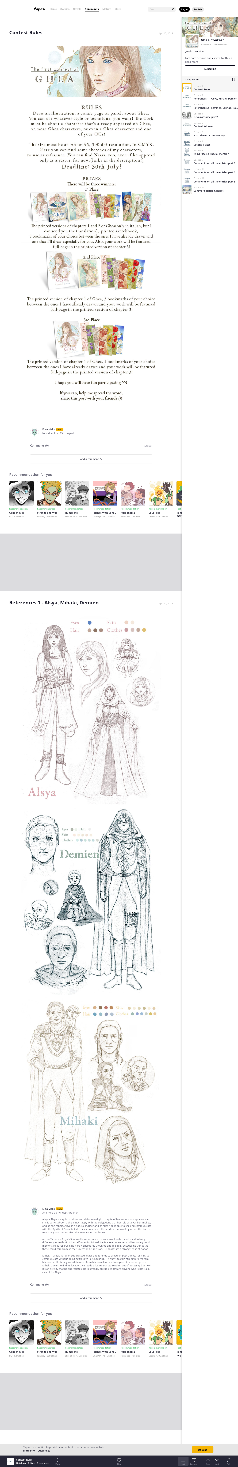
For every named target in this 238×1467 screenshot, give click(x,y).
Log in (184, 9)
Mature (106, 8)
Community (92, 8)
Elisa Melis (48, 429)
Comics (65, 8)
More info (29, 1450)
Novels (77, 8)
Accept (202, 1450)
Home (53, 8)
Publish (198, 9)
